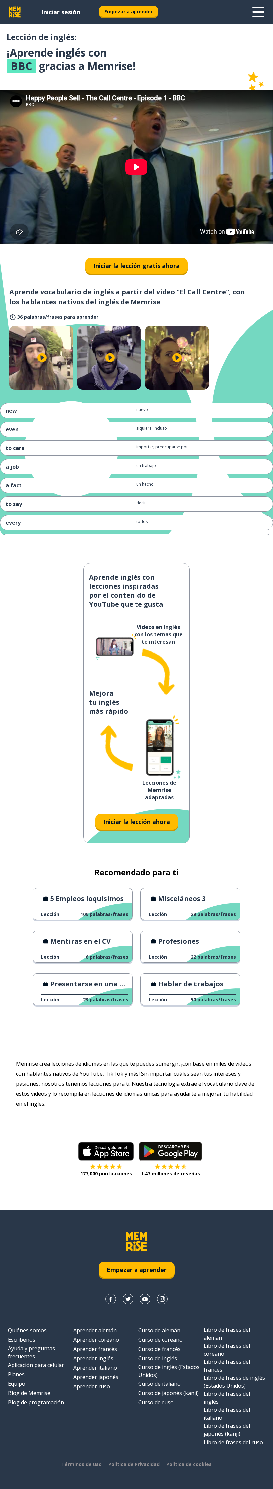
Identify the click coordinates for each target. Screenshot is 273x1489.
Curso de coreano (160, 1339)
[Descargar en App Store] (106, 1151)
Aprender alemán (95, 1330)
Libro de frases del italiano (227, 1413)
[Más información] (258, 12)
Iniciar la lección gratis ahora (136, 266)
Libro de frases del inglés (227, 1397)
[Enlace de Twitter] (128, 1299)
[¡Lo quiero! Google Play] (170, 1151)
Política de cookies (189, 1464)
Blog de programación (36, 1402)
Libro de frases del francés (227, 1365)
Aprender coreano (96, 1339)
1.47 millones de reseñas (170, 1173)
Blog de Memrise (29, 1393)
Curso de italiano (159, 1383)
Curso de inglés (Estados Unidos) (169, 1371)
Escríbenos (21, 1339)
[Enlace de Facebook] (110, 1299)
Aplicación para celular (36, 1365)
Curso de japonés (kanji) (168, 1393)
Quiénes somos (27, 1330)
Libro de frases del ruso (233, 1442)
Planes (16, 1374)
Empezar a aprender (128, 11)
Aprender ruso (91, 1386)
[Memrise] (15, 12)
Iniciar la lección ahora (136, 822)
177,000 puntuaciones (106, 1173)
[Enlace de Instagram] (162, 1299)
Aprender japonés (95, 1377)
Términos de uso (81, 1464)
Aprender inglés (93, 1358)
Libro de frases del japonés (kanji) (227, 1429)
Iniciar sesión (60, 12)
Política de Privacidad (134, 1464)
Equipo (16, 1383)
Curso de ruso (156, 1402)
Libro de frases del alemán (227, 1333)
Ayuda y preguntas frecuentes (31, 1352)
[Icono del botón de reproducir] (42, 358)
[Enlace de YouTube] (145, 1299)
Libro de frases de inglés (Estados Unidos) (234, 1381)
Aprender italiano (95, 1367)
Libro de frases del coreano (227, 1349)
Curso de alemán (159, 1330)
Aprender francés (95, 1349)
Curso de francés (159, 1349)
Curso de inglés (157, 1358)
